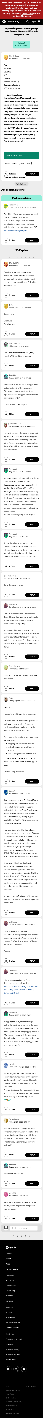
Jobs (8, 1263)
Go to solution (22, 45)
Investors (9, 1295)
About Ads (9, 1402)
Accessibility (18, 1402)
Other (29, 163)
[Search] (27, 21)
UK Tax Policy (9, 1409)
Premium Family (12, 1349)
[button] (39, 57)
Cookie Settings (11, 1398)
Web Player (10, 1317)
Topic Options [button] (21, 184)
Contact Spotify (12, 1327)
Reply (32, 174)
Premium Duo (11, 1344)
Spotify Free (11, 1359)
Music (22, 163)
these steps (27, 13)
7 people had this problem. (15, 177)
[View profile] (6, 57)
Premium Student (13, 1354)
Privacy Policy (10, 1394)
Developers (11, 1285)
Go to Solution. (18, 155)
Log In (33, 21)
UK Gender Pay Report (12, 1413)
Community (13, 21)
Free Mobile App (13, 1322)
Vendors (9, 1300)
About (8, 1258)
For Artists (10, 1280)
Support (9, 1312)
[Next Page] (33, 257)
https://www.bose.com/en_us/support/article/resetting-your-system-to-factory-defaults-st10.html (21, 989)
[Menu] (39, 21)
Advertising (10, 1290)
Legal (7, 1386)
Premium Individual (14, 1339)
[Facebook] (24, 1369)
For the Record (12, 1269)
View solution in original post (15, 230)
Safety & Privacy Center (13, 1390)
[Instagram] (8, 1369)
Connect (14, 163)
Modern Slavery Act (11, 1406)
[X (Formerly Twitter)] (16, 1369)
